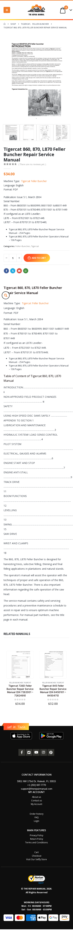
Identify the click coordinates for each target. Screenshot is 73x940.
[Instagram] (43, 752)
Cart (36, 852)
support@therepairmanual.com (36, 788)
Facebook (6, 271)
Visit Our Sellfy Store (36, 859)
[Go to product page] (20, 665)
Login (36, 820)
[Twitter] (29, 752)
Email (19, 271)
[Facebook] (21, 752)
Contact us (36, 800)
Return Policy (36, 838)
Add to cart (39, 257)
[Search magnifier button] (5, 295)
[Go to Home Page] (4, 24)
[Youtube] (36, 752)
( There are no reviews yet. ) (32, 164)
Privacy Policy (36, 835)
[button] (7, 10)
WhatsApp (26, 271)
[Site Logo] (36, 10)
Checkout (36, 855)
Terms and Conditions (36, 842)
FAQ (37, 817)
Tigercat (35, 246)
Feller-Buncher (22, 246)
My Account (36, 804)
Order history (36, 813)
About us (36, 796)
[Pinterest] (50, 752)
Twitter (13, 271)
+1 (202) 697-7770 (36, 785)
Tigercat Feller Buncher (34, 181)
